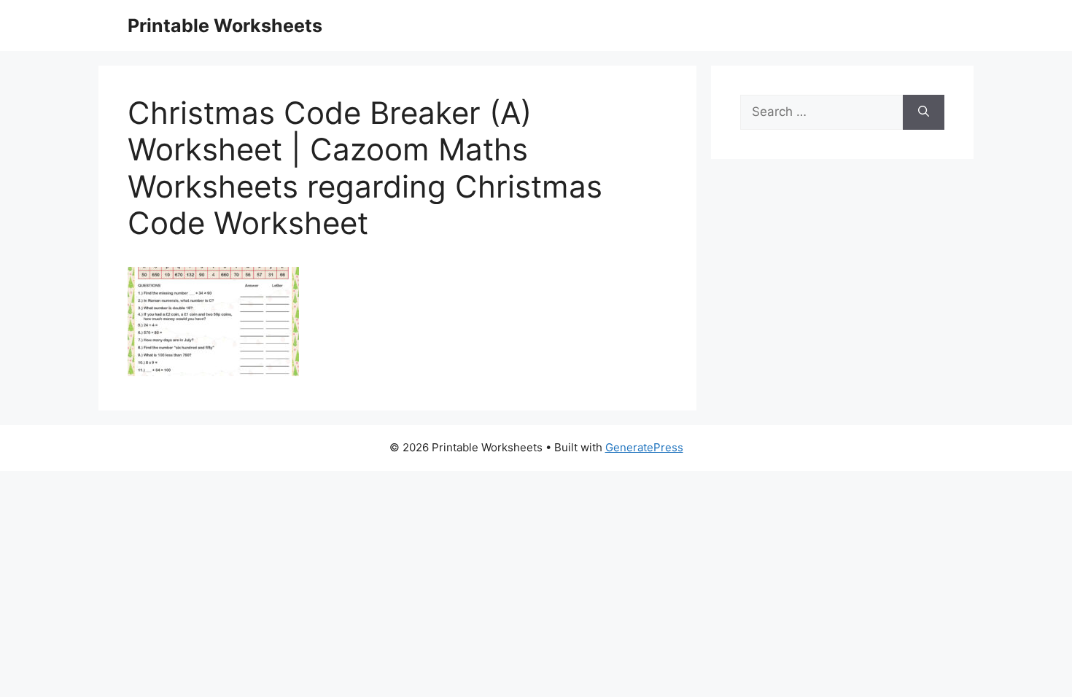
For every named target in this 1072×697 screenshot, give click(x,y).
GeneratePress (644, 447)
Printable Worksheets (225, 25)
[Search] (923, 112)
